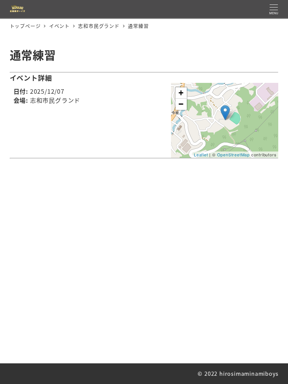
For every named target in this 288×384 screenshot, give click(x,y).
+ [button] (181, 93)
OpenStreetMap (233, 155)
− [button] (181, 104)
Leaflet (201, 155)
